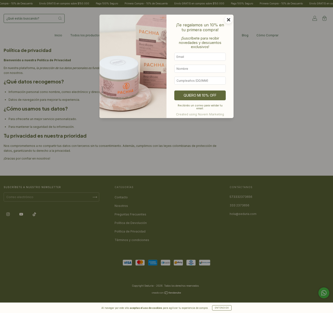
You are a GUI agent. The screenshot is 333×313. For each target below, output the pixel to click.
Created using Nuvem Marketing (200, 114)
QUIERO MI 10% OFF (200, 95)
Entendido (222, 308)
